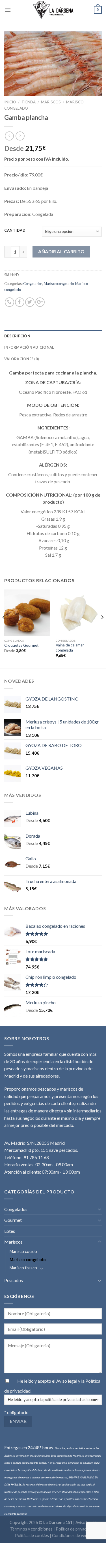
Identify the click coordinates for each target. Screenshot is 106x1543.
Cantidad (15, 231)
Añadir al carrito (61, 251)
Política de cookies (32, 1535)
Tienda (28, 102)
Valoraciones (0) (21, 359)
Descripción (17, 336)
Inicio (10, 102)
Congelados (32, 283)
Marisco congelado (59, 283)
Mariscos (51, 102)
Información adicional (29, 347)
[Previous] (4, 628)
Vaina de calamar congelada (70, 647)
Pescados (13, 1280)
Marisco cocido (23, 1251)
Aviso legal (67, 1381)
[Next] (102, 628)
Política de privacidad (75, 1529)
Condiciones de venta (71, 1535)
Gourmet (13, 1220)
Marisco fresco (23, 1267)
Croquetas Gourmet (21, 645)
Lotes (9, 1231)
